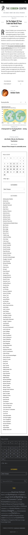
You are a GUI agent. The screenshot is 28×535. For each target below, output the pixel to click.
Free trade (15, 506)
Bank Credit (4, 494)
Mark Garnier (6, 333)
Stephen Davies (6, 395)
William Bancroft (7, 429)
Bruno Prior (6, 233)
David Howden (6, 249)
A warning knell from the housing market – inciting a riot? (14, 129)
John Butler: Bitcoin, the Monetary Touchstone (14, 139)
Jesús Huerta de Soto (8, 305)
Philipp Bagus (6, 375)
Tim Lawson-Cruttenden (9, 409)
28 (17, 172)
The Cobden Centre (8, 403)
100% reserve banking (6, 492)
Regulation (12, 520)
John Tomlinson (7, 313)
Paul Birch (5, 361)
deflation (3, 499)
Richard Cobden (20, 16)
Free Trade (9, 16)
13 (14, 166)
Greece (7, 508)
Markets (14, 513)
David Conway (6, 247)
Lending (9, 513)
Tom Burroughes (7, 417)
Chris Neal (5, 239)
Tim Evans (5, 265)
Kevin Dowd (6, 371)
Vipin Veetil (6, 425)
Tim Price (5, 413)
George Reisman (7, 277)
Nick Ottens (6, 347)
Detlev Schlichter (7, 253)
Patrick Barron (6, 357)
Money (16, 515)
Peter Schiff (13, 517)
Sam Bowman (6, 391)
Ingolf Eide (5, 287)
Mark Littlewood (7, 337)
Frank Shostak (6, 261)
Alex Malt (5, 207)
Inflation (4, 511)
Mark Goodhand (7, 335)
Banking (11, 494)
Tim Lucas (5, 411)
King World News (4, 513)
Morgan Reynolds (7, 345)
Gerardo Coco (6, 281)
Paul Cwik (5, 363)
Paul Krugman (8, 517)
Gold (22, 506)
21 (17, 169)
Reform (7, 520)
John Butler (6, 307)
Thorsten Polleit (7, 407)
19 (10, 169)
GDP (20, 506)
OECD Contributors (8, 351)
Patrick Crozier (7, 359)
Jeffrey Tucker (6, 303)
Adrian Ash (5, 201)
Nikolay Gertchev (7, 349)
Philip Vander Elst (7, 369)
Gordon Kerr (6, 285)
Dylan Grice (6, 267)
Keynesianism (21, 511)
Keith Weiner (6, 325)
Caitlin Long (6, 235)
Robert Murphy (7, 383)
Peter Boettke (6, 373)
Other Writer (6, 353)
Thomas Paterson (7, 405)
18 (7, 169)
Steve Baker (6, 397)
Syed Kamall (6, 399)
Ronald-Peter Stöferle (8, 389)
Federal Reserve (6, 504)
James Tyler (6, 297)
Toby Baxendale (7, 415)
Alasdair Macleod (7, 205)
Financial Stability (18, 504)
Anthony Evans (6, 217)
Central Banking (16, 497)
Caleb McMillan (7, 237)
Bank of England (19, 494)
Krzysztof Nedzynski (8, 327)
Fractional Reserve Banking (6, 506)
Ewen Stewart (6, 271)
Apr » (8, 178)
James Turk (6, 295)
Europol (5, 269)
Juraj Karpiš (6, 323)
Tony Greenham (7, 421)
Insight (10, 510)
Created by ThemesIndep (19, 528)
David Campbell (7, 245)
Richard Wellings (7, 379)
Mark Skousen (6, 341)
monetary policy (7, 515)
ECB (7, 499)
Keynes (15, 511)
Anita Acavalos (6, 215)
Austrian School (18, 492)
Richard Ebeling (7, 263)
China (25, 497)
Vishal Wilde (6, 427)
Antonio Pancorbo (7, 221)
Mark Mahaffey (7, 339)
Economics (4, 16)
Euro (17, 502)
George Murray (7, 275)
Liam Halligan (6, 331)
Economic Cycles (15, 499)
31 (4, 175)
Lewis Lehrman (6, 329)
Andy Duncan (6, 213)
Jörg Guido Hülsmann (8, 319)
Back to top (13, 531)
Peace (14, 16)
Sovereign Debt (6, 522)
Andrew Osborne (7, 211)
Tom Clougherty (7, 419)
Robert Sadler (6, 385)
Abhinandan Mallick (8, 199)
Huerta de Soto (23, 508)
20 (14, 169)
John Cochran (6, 309)
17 (4, 169)
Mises (19, 513)
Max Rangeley (6, 343)
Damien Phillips (7, 243)
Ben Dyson (5, 227)
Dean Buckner (6, 251)
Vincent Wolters (7, 423)
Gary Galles (6, 273)
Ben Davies (5, 225)
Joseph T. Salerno (7, 321)
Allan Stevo (5, 209)
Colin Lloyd (5, 241)
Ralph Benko (6, 377)
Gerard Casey (6, 279)
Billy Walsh (5, 231)
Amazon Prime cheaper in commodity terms (14, 145)
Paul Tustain (6, 365)
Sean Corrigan (6, 393)
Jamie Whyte (6, 299)
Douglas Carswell (7, 259)
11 (7, 166)
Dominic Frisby (6, 255)
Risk (16, 520)
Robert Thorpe (6, 387)
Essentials (13, 502)
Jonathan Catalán (7, 315)
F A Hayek (20, 502)
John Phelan (6, 311)
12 (10, 166)
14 (17, 166)
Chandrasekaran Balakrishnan (10, 223)
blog (6, 497)
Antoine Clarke (14, 26)
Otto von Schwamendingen (9, 355)
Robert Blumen (6, 381)
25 (7, 172)
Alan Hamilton (6, 203)
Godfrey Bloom (7, 283)
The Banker (6, 401)
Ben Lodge (5, 229)
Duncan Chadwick (7, 291)
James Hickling (6, 293)
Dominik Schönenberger (9, 257)
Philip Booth (6, 367)
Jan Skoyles (6, 301)
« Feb (4, 178)
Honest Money (14, 508)
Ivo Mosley (5, 289)
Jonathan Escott (7, 317)
